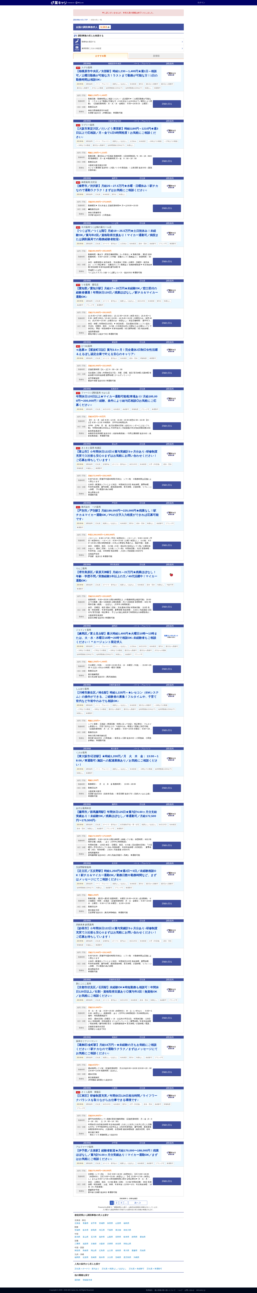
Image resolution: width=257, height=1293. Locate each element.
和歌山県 (127, 1244)
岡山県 (94, 1250)
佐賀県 (85, 1257)
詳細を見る (167, 104)
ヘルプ (180, 1290)
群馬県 (94, 1230)
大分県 (110, 1257)
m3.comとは (200, 1290)
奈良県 (118, 1244)
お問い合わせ (189, 1290)
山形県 (118, 1223)
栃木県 (85, 1230)
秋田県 (110, 1223)
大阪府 (102, 1244)
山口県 (110, 1250)
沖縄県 (136, 1257)
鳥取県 (77, 1250)
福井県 (102, 1237)
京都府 (94, 1244)
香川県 (126, 1250)
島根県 (85, 1250)
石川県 (94, 1237)
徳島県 (118, 1250)
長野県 (118, 1237)
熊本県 (102, 1257)
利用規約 (149, 1290)
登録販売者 (87, 1280)
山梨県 (110, 1237)
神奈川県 (127, 1230)
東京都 (118, 1230)
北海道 (77, 1223)
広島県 (102, 1250)
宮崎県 (118, 1257)
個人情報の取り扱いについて (165, 1290)
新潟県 (77, 1237)
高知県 (142, 1250)
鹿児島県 (127, 1257)
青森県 (85, 1223)
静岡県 (134, 1237)
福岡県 (77, 1257)
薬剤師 (77, 1280)
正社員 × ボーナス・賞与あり (87, 1269)
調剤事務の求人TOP (80, 20)
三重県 (77, 1244)
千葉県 (110, 1230)
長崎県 (94, 1257)
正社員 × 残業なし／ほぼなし (114, 1269)
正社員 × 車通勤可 (154, 1269)
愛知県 (142, 1237)
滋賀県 (85, 1244)
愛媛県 (134, 1250)
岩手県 (94, 1223)
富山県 (85, 1237)
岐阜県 (126, 1237)
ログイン (201, 2)
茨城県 (77, 1230)
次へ (136, 1203)
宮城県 (102, 1223)
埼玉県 (102, 1230)
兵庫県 (110, 1244)
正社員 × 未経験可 (136, 1269)
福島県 (126, 1223)
